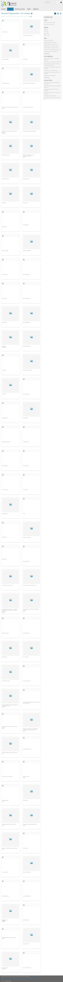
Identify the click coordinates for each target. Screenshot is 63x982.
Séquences (4, 202)
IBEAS (24, 730)
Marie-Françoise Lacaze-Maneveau (30, 585)
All (31, 16)
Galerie (29, 9)
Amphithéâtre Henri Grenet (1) (50, 44)
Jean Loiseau (25, 489)
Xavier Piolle (4, 322)
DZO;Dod (4, 968)
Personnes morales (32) (49, 24)
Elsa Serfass (4, 226)
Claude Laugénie (26, 561)
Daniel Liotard (4, 513)
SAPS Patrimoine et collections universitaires (10, 978)
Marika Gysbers (26, 776)
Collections (36, 9)
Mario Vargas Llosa (5, 83)
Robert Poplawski (26, 274)
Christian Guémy (5, 800)
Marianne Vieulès (5, 59)
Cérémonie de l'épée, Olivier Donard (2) (52, 61)
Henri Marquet (26, 465)
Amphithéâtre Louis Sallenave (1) (51, 47)
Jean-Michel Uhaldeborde (28, 107)
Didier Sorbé (25, 202)
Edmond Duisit (26, 943)
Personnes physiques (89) (49, 22)
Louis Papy (4, 370)
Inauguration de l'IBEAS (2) (49, 75)
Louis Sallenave (5, 274)
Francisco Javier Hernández (7, 776)
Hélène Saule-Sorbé (27, 250)
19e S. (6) (46, 31)
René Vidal (25, 59)
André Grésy (25, 800)
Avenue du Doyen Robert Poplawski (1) (52, 49)
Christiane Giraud (5, 896)
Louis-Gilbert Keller (5, 680)
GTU (3, 825)
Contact (24, 978)
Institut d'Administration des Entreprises (10, 752)
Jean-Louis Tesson (5, 178)
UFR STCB (4, 133)
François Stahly (26, 178)
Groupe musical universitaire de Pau (30, 824)
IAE (2, 753)
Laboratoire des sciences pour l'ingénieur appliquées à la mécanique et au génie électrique (10, 610)
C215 (3, 801)
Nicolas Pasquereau (27, 346)
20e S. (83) (46, 33)
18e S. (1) (46, 29)
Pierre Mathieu (5, 465)
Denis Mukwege (26, 394)
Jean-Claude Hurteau (27, 749)
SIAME (3, 612)
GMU (24, 825)
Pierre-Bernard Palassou (27, 370)
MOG (24, 777)
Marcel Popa (4, 298)
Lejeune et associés (27, 537)
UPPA (3, 108)
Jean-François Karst (27, 680)
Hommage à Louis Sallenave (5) (50, 70)
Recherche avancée (20, 9)
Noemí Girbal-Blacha (27, 872)
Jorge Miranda (26, 441)
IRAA (3, 728)
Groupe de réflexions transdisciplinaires (9, 848)
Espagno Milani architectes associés (9, 937)
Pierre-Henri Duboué (27, 967)
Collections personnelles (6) (50, 95)
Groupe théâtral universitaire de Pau (9, 824)
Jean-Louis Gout (5, 872)
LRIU (24, 611)
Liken (24, 513)
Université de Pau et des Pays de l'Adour (10, 107)
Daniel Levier (4, 537)
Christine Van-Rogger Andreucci (29, 83)
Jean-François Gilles (27, 896)
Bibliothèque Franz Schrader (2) (51, 51)
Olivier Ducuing (5, 967)
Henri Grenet (25, 848)
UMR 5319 (4, 347)
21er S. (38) (46, 35)
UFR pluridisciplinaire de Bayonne (29, 131)
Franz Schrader (26, 224)
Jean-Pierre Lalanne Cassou (7, 585)
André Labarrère (26, 633)
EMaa (3, 938)
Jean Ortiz (4, 394)
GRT (3, 849)
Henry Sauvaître (5, 250)
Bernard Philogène (26, 322)
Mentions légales (31, 978)
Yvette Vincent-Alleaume (28, 35)
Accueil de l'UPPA (35, 976)
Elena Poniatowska (26, 298)
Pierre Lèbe (4, 559)
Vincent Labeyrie (5, 633)
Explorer (10, 9)
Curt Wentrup (4, 31)
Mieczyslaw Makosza (6, 441)
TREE (24, 157)
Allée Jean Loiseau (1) (48, 40)
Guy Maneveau (5, 489)
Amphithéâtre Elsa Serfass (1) (50, 42)
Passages (4, 346)
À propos (3, 9)
